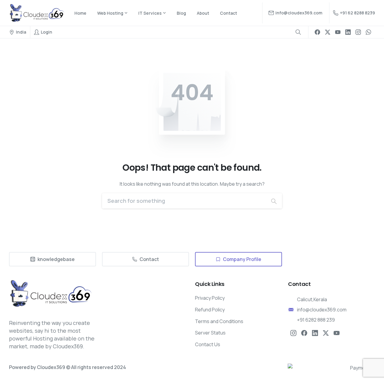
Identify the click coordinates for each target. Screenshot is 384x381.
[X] (327, 32)
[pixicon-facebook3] (304, 332)
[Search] (274, 200)
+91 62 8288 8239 (357, 13)
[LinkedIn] (348, 32)
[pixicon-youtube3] (336, 332)
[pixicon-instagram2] (293, 332)
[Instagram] (358, 32)
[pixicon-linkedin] (315, 332)
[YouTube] (337, 32)
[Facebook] (317, 32)
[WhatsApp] (368, 32)
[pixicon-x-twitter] (325, 332)
